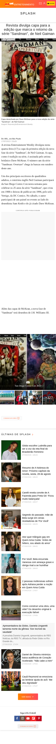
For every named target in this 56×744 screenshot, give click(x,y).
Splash (28, 13)
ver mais (26, 697)
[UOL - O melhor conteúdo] (9, 4)
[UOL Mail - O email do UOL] (40, 3)
